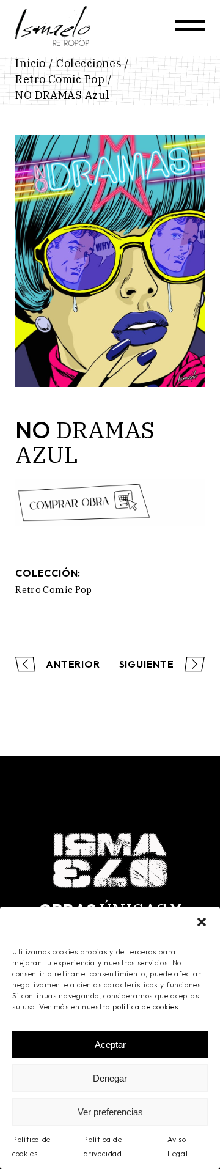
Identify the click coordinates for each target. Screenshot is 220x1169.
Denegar (110, 1078)
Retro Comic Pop (53, 590)
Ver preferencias (110, 1112)
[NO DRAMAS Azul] (110, 261)
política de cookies (145, 1006)
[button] (202, 922)
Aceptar (110, 1044)
